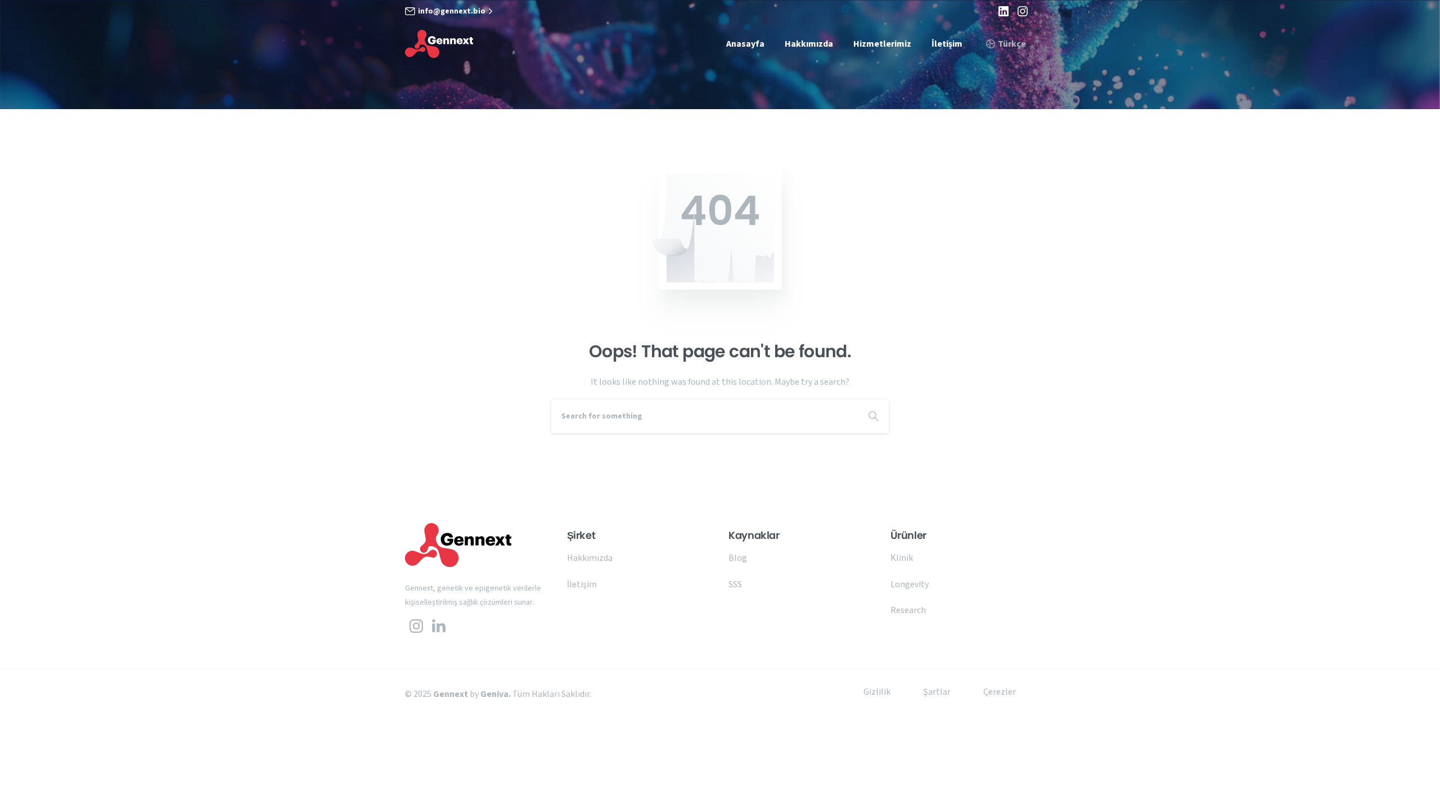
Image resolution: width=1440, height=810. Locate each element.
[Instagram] (1022, 11)
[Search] (873, 416)
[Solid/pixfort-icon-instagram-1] (416, 626)
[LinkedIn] (1003, 11)
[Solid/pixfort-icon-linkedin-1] (439, 626)
